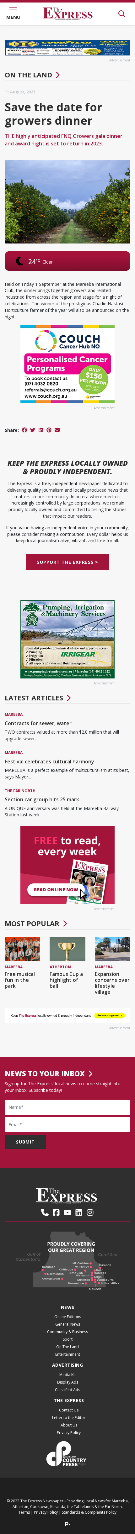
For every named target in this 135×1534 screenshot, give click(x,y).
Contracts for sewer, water (38, 723)
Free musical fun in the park (20, 980)
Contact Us (68, 1410)
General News (67, 1324)
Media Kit (67, 1374)
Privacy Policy (69, 1432)
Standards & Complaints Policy (89, 1512)
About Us (69, 1425)
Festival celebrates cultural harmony (49, 761)
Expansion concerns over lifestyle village (112, 983)
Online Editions (67, 1316)
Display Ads (67, 1382)
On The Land (28, 74)
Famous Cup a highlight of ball (66, 980)
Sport (68, 1339)
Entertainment (67, 1354)
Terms (24, 1512)
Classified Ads (67, 1389)
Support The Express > (67, 562)
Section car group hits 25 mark (42, 799)
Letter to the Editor (68, 1417)
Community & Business (67, 1331)
